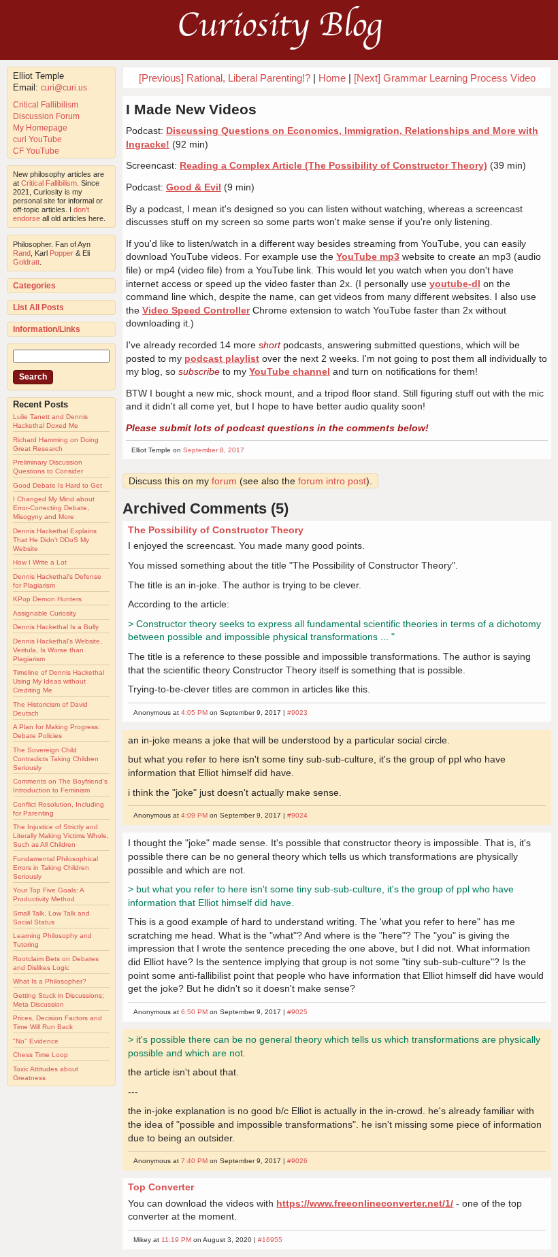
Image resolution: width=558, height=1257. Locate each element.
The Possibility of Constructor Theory (215, 529)
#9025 (297, 1012)
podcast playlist (221, 358)
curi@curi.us (64, 88)
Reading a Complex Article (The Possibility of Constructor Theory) (333, 165)
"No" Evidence (36, 1041)
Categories (34, 285)
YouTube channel (289, 371)
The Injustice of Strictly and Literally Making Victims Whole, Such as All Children (61, 835)
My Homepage (40, 128)
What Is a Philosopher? (49, 981)
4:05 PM (194, 712)
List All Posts (38, 307)
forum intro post (332, 480)
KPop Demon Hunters (47, 599)
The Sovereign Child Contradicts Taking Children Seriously (56, 758)
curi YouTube (37, 139)
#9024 (297, 815)
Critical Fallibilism (45, 105)
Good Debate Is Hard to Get (57, 485)
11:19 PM (176, 1239)
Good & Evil (193, 187)
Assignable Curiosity (44, 613)
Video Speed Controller (196, 310)
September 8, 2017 (213, 450)
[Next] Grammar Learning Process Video (445, 78)
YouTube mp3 (367, 256)
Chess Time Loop (40, 1054)
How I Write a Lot (40, 562)
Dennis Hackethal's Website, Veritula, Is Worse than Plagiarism (57, 650)
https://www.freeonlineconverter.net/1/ (364, 1203)
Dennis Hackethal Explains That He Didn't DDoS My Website (55, 539)
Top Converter (161, 1186)
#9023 (297, 712)
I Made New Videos (191, 109)
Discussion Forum (46, 116)
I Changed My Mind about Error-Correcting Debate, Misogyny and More (54, 507)
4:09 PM (194, 815)
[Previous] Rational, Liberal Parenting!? (224, 78)
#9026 (297, 1160)
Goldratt (26, 262)
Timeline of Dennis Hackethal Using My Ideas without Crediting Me (58, 681)
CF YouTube (36, 151)
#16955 (270, 1239)
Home (332, 78)
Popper (61, 253)
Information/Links (46, 329)
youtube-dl (454, 283)
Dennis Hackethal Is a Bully (56, 627)
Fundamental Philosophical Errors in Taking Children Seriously (55, 867)
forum (224, 480)
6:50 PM (194, 1012)
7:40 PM (194, 1160)
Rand (22, 253)
